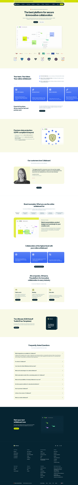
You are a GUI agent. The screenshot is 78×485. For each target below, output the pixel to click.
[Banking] (39, 294)
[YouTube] (55, 445)
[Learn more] (17, 300)
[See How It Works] (39, 1)
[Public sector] (22, 294)
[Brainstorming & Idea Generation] (59, 213)
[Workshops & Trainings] (17, 213)
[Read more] (16, 328)
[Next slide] (16, 85)
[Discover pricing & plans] (39, 267)
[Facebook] (59, 445)
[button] (23, 4)
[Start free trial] (42, 111)
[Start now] (35, 22)
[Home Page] (17, 4)
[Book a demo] (42, 22)
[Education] (56, 294)
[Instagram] (61, 445)
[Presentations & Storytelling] (33, 213)
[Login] (57, 4)
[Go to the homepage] (16, 445)
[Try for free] (16, 428)
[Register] (62, 4)
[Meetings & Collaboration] (42, 213)
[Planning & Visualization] (50, 213)
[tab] (17, 213)
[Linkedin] (57, 445)
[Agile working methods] (25, 213)
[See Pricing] (39, 188)
